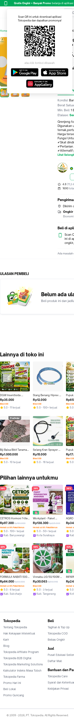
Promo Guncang (13, 695)
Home (3, 30)
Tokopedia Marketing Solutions (23, 664)
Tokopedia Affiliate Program (21, 652)
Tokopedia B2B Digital (17, 658)
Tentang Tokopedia (15, 627)
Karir (6, 639)
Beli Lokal (9, 689)
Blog (6, 645)
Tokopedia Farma (14, 676)
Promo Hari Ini (12, 683)
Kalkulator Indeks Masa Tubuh (22, 670)
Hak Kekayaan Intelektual (19, 633)
